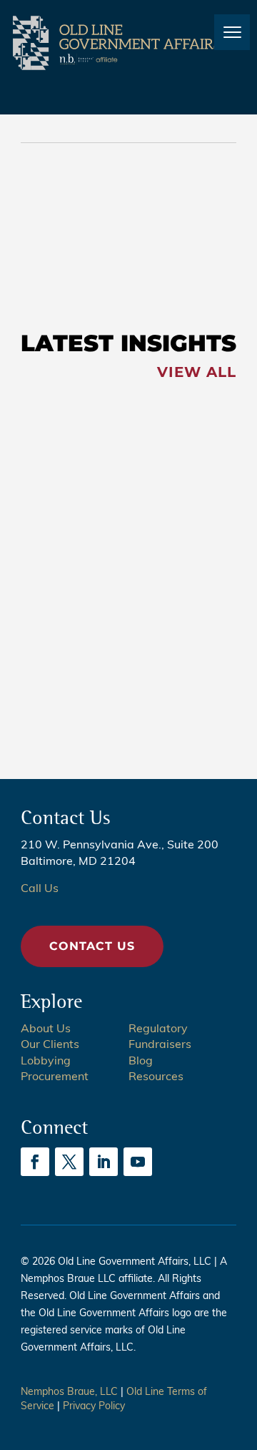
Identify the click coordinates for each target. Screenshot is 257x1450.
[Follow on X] (69, 1161)
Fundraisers (159, 1045)
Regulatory (158, 1029)
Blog (140, 1061)
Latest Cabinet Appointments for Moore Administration (88, 238)
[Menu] (232, 32)
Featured (51, 434)
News (40, 200)
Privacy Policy (94, 1406)
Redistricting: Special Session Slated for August (86, 490)
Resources (155, 1077)
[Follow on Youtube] (138, 1161)
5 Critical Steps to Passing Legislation (80, 704)
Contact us (92, 946)
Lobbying (46, 1061)
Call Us (40, 889)
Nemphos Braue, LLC (69, 1392)
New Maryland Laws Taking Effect (83, 601)
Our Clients (50, 1045)
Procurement (55, 1077)
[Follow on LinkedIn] (103, 1161)
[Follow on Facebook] (35, 1161)
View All (196, 372)
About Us (46, 1029)
